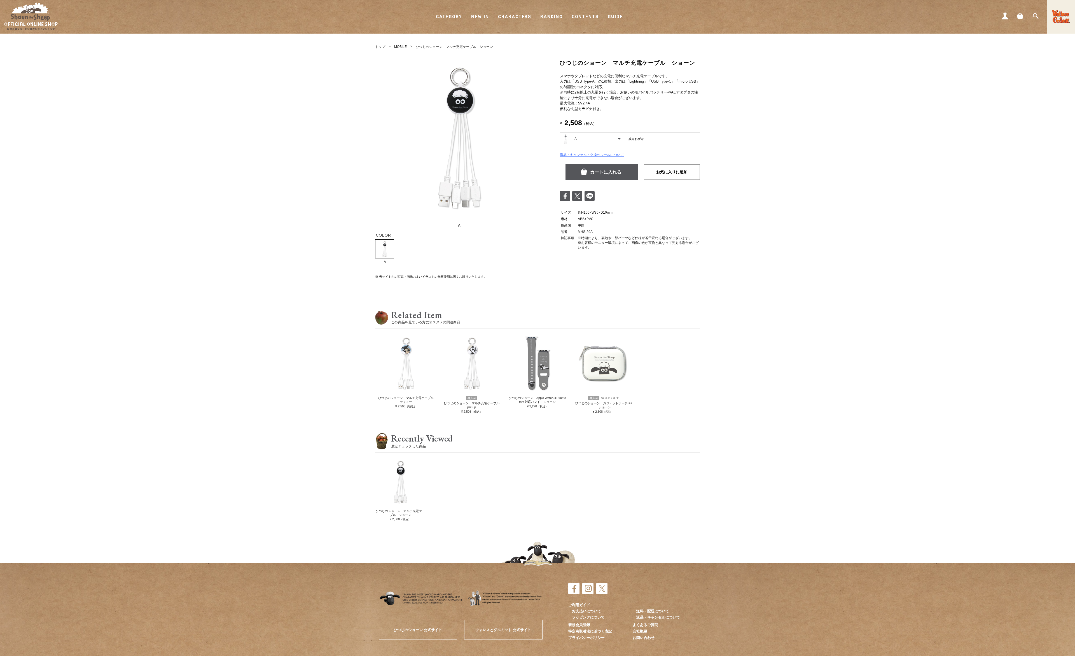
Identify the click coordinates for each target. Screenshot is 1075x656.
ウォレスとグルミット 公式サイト (503, 630)
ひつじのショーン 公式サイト (418, 630)
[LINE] (590, 196)
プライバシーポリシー (586, 638)
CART (1020, 16)
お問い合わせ (644, 638)
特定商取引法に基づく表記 (590, 631)
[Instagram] (587, 588)
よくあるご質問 (645, 625)
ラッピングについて (588, 617)
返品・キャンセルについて (658, 617)
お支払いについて (586, 611)
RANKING (551, 17)
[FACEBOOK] (573, 588)
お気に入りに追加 (672, 172)
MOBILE (400, 47)
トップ (380, 47)
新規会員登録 (579, 625)
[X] (601, 588)
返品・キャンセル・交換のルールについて (592, 155)
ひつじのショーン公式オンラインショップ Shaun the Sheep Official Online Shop (31, 17)
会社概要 (640, 631)
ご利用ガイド (579, 605)
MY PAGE (1005, 16)
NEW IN (480, 17)
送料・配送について (652, 611)
